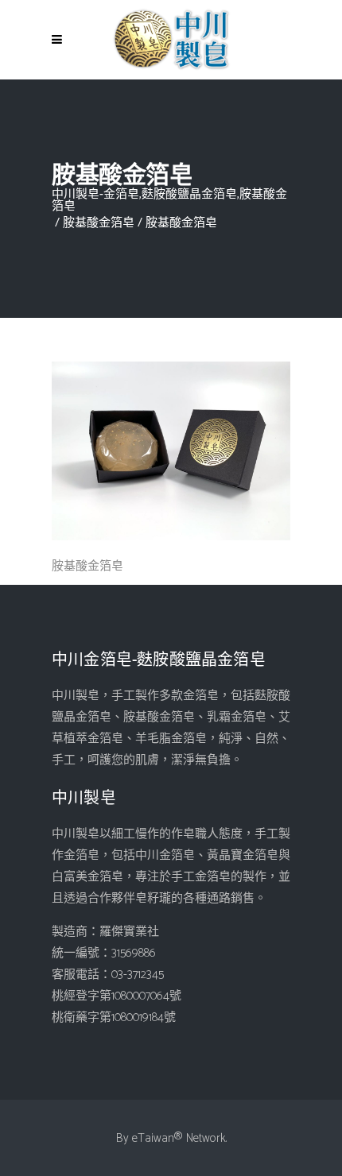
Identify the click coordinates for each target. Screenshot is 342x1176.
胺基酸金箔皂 (98, 223)
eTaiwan (153, 1138)
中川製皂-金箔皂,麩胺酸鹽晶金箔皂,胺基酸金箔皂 (169, 200)
